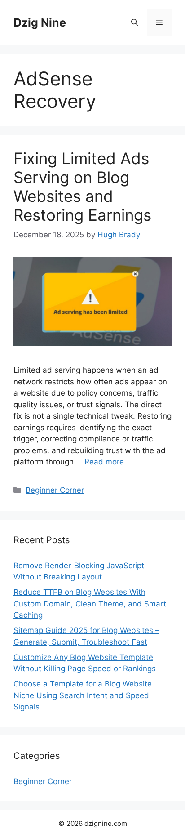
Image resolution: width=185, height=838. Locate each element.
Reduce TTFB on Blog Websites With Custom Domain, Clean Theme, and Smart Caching (89, 604)
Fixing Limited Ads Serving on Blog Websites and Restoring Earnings (82, 186)
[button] (134, 22)
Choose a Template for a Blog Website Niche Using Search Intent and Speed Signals (82, 695)
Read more (104, 461)
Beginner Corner (55, 490)
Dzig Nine (39, 22)
